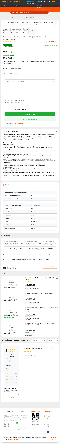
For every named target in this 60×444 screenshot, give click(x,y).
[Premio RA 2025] (48, 425)
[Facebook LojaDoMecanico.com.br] (5, 424)
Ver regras (17, 73)
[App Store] (37, 421)
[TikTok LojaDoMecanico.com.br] (9, 426)
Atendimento (10, 411)
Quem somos (21, 411)
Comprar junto (49, 267)
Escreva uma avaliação (11, 396)
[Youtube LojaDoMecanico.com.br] (9, 424)
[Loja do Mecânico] (23, 8)
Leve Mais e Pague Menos (53, 5)
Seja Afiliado (4, 5)
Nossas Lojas (39, 5)
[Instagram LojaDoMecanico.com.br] (5, 426)
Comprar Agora (30, 114)
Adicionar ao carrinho (31, 119)
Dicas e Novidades (28, 5)
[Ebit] (48, 417)
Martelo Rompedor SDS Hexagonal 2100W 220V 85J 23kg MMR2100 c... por (31, 248)
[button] (54, 355)
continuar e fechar (53, 438)
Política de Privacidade (12, 439)
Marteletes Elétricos (31, 17)
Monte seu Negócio (16, 5)
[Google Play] (37, 424)
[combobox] (29, 12)
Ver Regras (20, 100)
